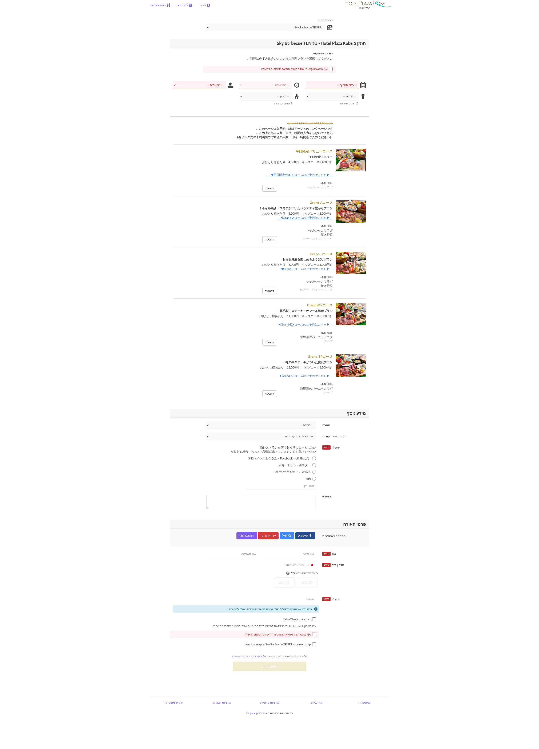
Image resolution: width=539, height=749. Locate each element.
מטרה (326, 425)
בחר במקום (325, 20)
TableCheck (246, 535)
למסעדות (364, 702)
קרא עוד (269, 188)
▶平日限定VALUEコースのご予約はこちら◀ (300, 174)
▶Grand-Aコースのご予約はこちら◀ (305, 217)
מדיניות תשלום (222, 702)
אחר (308, 478)
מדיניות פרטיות (269, 702)
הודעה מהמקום (323, 53)
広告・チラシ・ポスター (294, 465)
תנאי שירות (317, 702)
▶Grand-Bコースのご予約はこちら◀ (305, 269)
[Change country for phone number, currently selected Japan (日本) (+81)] (311, 565)
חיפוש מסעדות (174, 702)
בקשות (326, 497)
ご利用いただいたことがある (291, 472)
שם (330, 553)
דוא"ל (331, 599)
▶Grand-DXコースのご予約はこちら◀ (304, 324)
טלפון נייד (334, 565)
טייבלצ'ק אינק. (258, 713)
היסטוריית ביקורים (334, 436)
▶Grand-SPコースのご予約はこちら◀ (304, 376)
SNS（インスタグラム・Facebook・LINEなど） (279, 458)
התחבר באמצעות (334, 536)
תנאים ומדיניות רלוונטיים (247, 656)
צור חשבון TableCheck (297, 619)
